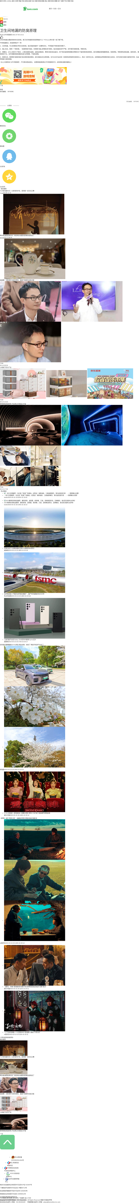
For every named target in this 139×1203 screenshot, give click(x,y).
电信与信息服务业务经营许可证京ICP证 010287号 (16, 1185)
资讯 (4, 1)
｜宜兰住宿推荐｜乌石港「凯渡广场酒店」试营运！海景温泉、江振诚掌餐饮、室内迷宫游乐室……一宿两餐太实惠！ (41, 495)
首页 (1, 1)
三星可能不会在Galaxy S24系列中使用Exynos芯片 (20, 639)
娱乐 (13, 1)
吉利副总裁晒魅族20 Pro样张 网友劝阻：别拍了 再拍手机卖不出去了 (22, 644)
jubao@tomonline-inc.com (51, 1202)
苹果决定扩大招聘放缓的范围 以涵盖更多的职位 (19, 548)
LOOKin (9, 1)
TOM (1, 193)
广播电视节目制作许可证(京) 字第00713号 (13, 1188)
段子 (59, 1)
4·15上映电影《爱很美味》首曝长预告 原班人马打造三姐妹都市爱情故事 (27, 813)
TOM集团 (3, 1198)
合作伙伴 (15, 1198)
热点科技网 (7, 596)
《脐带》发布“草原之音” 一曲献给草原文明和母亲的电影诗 (18, 818)
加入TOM (28, 1198)
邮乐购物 (9, 1198)
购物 (68, 1)
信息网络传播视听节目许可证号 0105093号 (13, 1191)
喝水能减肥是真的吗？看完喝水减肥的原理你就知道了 (17, 235)
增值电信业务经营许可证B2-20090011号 (13, 1194)
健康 (55, 1)
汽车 (65, 1)
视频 (49, 1)
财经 (52, 1)
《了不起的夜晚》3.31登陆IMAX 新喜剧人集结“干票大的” (22, 1032)
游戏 (26, 1)
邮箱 (42, 1)
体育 (16, 1)
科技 (72, 1)
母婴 (36, 1)
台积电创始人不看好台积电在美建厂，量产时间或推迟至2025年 (24, 594)
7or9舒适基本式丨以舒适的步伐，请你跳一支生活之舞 (17, 191)
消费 (62, 1)
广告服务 (21, 1198)
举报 (1, 89)
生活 (33, 1)
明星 (20, 1)
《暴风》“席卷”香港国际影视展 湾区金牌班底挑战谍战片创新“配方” (25, 986)
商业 (46, 1)
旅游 (29, 1)
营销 (39, 1)
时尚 (23, 1)
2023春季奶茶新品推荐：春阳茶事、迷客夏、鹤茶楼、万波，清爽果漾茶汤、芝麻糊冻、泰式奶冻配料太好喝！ (39, 502)
